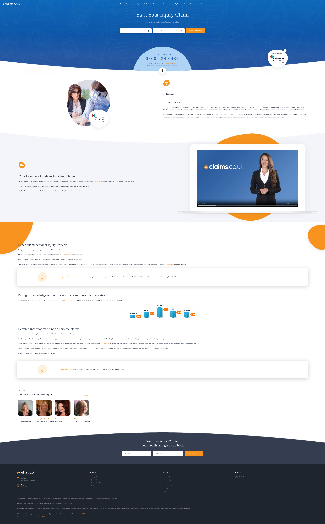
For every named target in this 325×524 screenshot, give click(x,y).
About (202, 4)
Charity (93, 485)
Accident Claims (162, 4)
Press (165, 491)
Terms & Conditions (169, 485)
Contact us (166, 488)
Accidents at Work (149, 4)
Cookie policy (167, 479)
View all (86, 395)
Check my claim (313, 4)
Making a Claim (124, 4)
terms (175, 63)
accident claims (100, 181)
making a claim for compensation (66, 300)
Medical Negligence (175, 4)
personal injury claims (78, 250)
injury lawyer (170, 264)
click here (84, 514)
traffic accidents (121, 277)
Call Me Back (194, 453)
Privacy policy (167, 477)
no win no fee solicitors (65, 254)
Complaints (167, 482)
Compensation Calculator (191, 4)
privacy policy (168, 63)
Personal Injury (136, 4)
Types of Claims (95, 479)
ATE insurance (105, 343)
